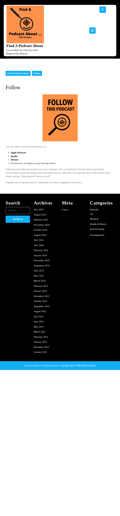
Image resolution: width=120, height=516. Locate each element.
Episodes (94, 209)
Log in (65, 209)
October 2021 (40, 352)
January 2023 (40, 291)
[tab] (92, 30)
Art (91, 214)
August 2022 (40, 311)
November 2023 (42, 260)
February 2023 (41, 286)
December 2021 (41, 347)
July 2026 (38, 209)
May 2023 (39, 276)
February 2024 (41, 250)
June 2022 (39, 321)
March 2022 (40, 331)
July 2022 (38, 316)
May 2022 (39, 326)
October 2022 (40, 301)
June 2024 (39, 245)
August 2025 (40, 214)
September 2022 (42, 306)
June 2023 (39, 270)
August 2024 (40, 235)
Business (94, 219)
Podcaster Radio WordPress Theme (41, 365)
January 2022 (40, 342)
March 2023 (40, 281)
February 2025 (41, 219)
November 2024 (42, 225)
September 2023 (42, 265)
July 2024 (38, 240)
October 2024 (40, 230)
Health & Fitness (98, 224)
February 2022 (41, 337)
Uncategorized (97, 235)
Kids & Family (97, 229)
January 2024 (40, 255)
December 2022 (41, 296)
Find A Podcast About (24, 46)
